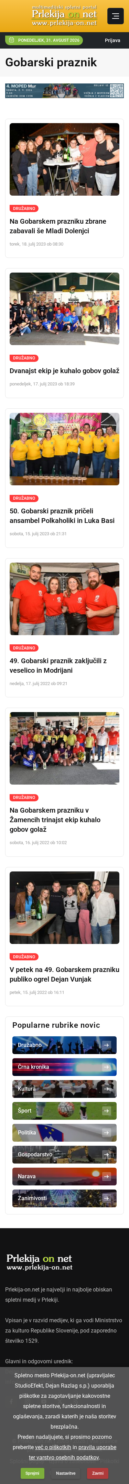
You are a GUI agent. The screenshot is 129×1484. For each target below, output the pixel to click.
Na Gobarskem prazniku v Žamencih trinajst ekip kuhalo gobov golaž (55, 819)
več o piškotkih (53, 1447)
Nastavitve (65, 1473)
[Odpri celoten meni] (115, 16)
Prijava (112, 40)
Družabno (24, 208)
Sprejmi (32, 1473)
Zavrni (98, 1473)
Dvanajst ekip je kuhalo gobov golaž (64, 371)
